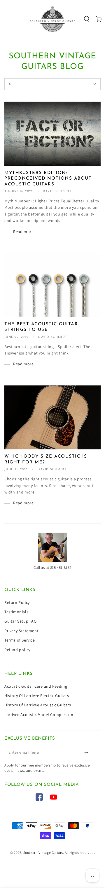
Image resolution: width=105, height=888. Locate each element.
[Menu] (6, 19)
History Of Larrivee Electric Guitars (36, 695)
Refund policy (17, 649)
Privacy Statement (21, 630)
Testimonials (16, 611)
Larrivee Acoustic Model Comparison (38, 714)
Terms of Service (19, 640)
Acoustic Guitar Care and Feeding (35, 686)
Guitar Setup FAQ (20, 621)
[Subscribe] (87, 752)
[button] (86, 19)
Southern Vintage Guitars (43, 852)
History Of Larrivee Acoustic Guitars (37, 705)
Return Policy (17, 602)
